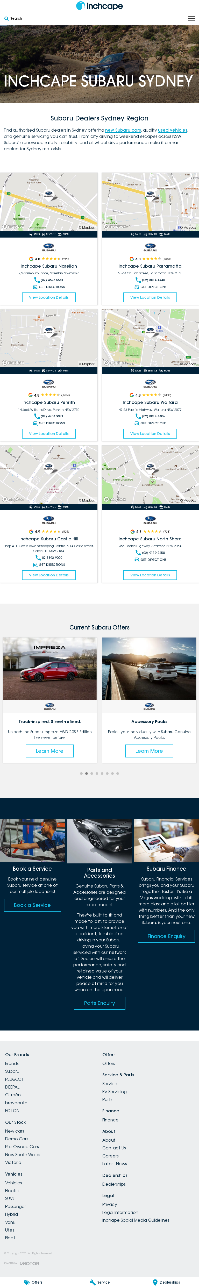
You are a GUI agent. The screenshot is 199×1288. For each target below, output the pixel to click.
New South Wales (22, 1154)
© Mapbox (87, 228)
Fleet (10, 1237)
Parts (107, 1099)
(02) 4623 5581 (52, 280)
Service (109, 1083)
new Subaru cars (123, 130)
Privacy (109, 1204)
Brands (11, 1063)
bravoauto (16, 1102)
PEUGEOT (14, 1079)
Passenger (15, 1206)
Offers (108, 1063)
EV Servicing (114, 1091)
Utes (9, 1230)
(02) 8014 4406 (153, 416)
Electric (12, 1190)
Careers (110, 1155)
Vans (10, 1222)
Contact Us (114, 1147)
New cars (14, 1131)
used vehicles (172, 130)
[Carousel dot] (81, 773)
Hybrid (11, 1214)
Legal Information (120, 1212)
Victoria (13, 1162)
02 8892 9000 (52, 558)
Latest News (114, 1163)
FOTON (12, 1110)
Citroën (13, 1094)
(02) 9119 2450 (153, 553)
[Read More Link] (48, 202)
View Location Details (49, 297)
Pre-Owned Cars (22, 1146)
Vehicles (13, 1182)
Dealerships (113, 1184)
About (109, 1140)
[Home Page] (99, 6)
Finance (110, 1119)
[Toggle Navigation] (191, 18)
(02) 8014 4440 (153, 280)
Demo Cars (16, 1138)
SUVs (9, 1198)
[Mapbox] (14, 227)
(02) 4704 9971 (52, 416)
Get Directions (52, 287)
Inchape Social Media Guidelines (135, 1220)
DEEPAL (12, 1087)
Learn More (49, 751)
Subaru (12, 1071)
